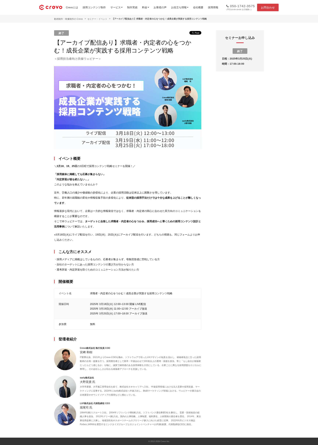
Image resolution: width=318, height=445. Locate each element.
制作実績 (132, 7)
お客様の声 (160, 7)
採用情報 (213, 7)
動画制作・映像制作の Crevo (68, 19)
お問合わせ (268, 7)
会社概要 (198, 7)
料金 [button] (144, 7)
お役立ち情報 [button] (179, 7)
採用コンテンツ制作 (94, 7)
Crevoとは (72, 7)
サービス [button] (115, 7)
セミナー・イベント (97, 19)
